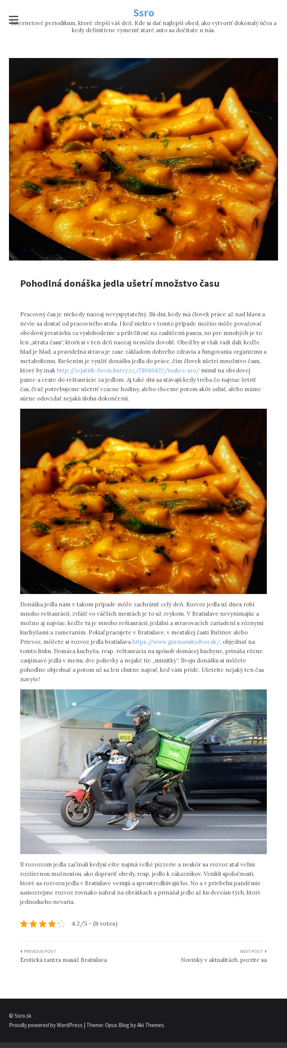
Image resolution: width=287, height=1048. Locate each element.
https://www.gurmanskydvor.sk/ (176, 641)
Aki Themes (150, 1025)
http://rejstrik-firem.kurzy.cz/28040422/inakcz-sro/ (128, 370)
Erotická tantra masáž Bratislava (63, 959)
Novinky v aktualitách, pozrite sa (224, 959)
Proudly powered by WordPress (46, 1025)
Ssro (143, 12)
